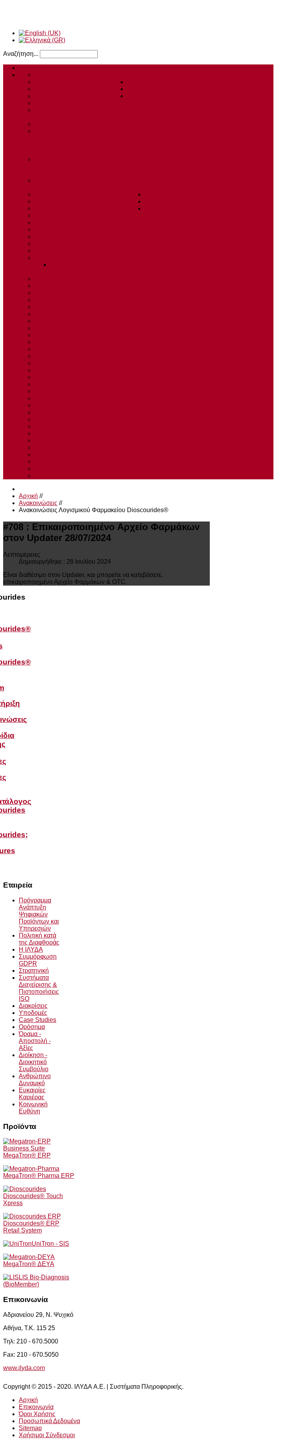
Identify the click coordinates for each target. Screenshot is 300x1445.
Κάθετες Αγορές (56, 131)
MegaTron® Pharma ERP (38, 1175)
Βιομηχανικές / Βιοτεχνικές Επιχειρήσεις (89, 194)
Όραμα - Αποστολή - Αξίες (69, 307)
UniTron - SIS (50, 1243)
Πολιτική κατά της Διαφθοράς (74, 342)
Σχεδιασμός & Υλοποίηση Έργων (80, 74)
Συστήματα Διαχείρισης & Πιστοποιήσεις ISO (39, 988)
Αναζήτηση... (20, 53)
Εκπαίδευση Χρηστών (65, 89)
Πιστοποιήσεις (54, 250)
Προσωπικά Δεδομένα (49, 1421)
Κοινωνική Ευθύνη (60, 335)
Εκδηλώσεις (51, 349)
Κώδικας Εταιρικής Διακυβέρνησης (82, 412)
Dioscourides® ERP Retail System (31, 1227)
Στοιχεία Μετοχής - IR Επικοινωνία (81, 363)
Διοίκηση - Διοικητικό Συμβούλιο (78, 314)
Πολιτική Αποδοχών (61, 426)
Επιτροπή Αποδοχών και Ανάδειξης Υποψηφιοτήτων (106, 454)
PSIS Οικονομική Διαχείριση (73, 166)
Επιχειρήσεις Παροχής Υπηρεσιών (82, 208)
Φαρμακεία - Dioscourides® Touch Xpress (92, 138)
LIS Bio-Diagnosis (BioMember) (36, 1281)
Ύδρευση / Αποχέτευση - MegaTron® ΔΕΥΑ (171, 152)
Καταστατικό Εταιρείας (65, 398)
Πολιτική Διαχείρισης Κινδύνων (77, 447)
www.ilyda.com (24, 1368)
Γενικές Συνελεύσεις (62, 391)
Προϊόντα (140, 82)
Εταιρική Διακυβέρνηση (177, 208)
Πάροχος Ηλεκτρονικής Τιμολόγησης (85, 103)
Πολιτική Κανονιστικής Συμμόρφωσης (86, 419)
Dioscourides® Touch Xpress (33, 1199)
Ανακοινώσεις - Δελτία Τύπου (74, 370)
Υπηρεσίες (142, 74)
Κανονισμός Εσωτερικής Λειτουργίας (85, 405)
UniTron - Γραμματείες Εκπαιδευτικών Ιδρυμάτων (102, 187)
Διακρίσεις (48, 285)
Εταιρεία (156, 194)
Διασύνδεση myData (122, 117)
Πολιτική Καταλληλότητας (69, 475)
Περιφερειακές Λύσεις (64, 117)
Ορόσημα (47, 300)
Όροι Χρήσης (37, 1414)
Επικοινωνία (36, 1407)
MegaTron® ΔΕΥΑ (28, 1264)
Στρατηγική (49, 243)
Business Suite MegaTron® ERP (79, 110)
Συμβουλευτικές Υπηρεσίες (71, 96)
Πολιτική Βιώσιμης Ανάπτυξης (76, 440)
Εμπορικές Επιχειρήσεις (68, 201)
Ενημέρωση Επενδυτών (178, 201)
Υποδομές (48, 292)
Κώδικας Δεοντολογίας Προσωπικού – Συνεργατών (105, 433)
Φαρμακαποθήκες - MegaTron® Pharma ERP (118, 145)
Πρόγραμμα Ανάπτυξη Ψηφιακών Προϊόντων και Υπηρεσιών (117, 356)
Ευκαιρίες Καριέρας (61, 328)
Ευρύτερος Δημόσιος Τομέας (74, 159)
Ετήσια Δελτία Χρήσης (65, 384)
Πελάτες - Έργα (148, 96)
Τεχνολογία (142, 89)
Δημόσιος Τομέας (58, 222)
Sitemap (30, 1428)
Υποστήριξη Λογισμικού (67, 82)
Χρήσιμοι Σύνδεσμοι (47, 1435)
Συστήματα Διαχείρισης (66, 257)
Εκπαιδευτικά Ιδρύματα (66, 180)
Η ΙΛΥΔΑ (46, 236)
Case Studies (53, 229)
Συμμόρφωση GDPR (63, 278)
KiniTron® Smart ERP (64, 124)
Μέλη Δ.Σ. (47, 468)
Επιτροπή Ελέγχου (60, 461)
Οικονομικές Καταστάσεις (69, 377)
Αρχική (28, 67)
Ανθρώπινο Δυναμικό (64, 321)
